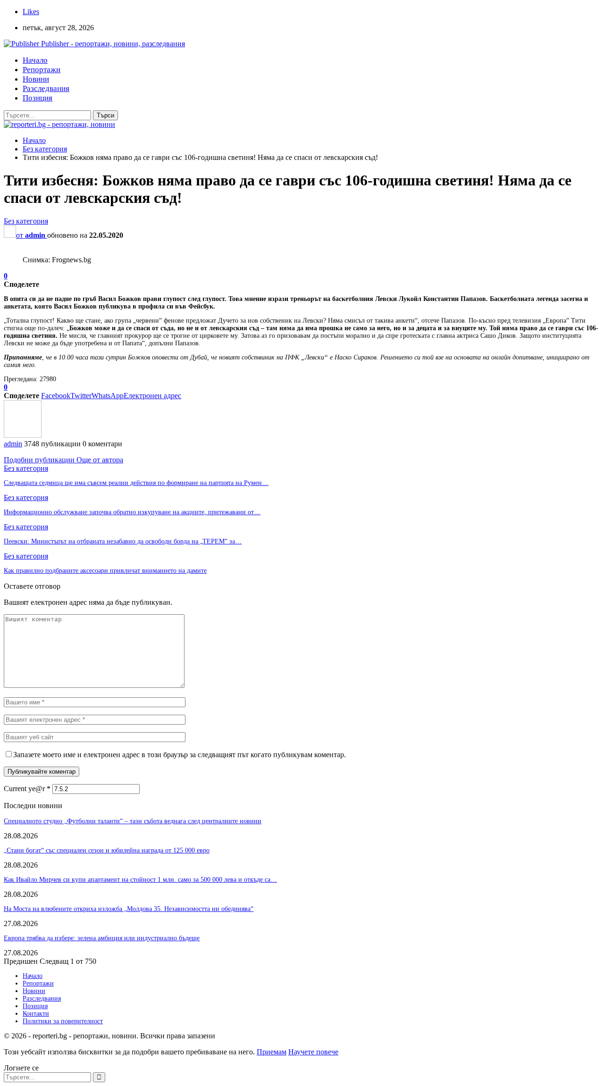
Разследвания (46, 88)
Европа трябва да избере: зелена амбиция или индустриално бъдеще (102, 938)
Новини (36, 79)
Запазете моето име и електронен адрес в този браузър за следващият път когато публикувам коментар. (179, 755)
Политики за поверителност (63, 1021)
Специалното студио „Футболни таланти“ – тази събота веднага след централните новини (132, 821)
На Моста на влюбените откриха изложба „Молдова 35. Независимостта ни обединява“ (128, 908)
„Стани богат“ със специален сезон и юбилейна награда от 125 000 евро (107, 850)
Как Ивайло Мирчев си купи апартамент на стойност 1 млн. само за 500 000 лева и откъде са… (140, 879)
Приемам (271, 1052)
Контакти (36, 1013)
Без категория (26, 221)
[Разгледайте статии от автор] (23, 435)
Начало (35, 60)
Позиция (37, 97)
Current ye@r (27, 789)
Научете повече (313, 1052)
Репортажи (41, 69)
